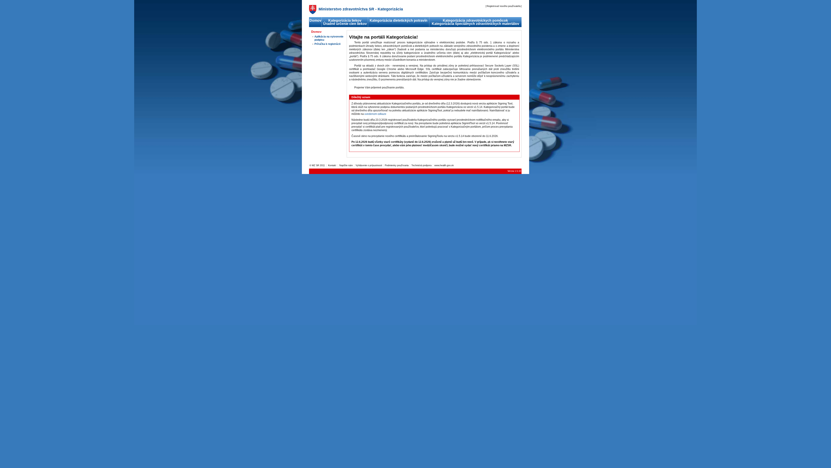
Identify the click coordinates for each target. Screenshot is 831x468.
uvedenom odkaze (375, 113)
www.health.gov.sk (444, 165)
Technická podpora (421, 165)
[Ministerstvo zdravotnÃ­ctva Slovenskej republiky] (312, 13)
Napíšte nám (346, 165)
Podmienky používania (397, 165)
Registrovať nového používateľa (503, 6)
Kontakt (332, 165)
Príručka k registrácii (327, 44)
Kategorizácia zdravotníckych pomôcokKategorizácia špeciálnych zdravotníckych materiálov (475, 22)
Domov (315, 20)
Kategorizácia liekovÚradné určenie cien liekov (345, 22)
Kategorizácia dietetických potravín (398, 20)
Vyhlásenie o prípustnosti (369, 165)
